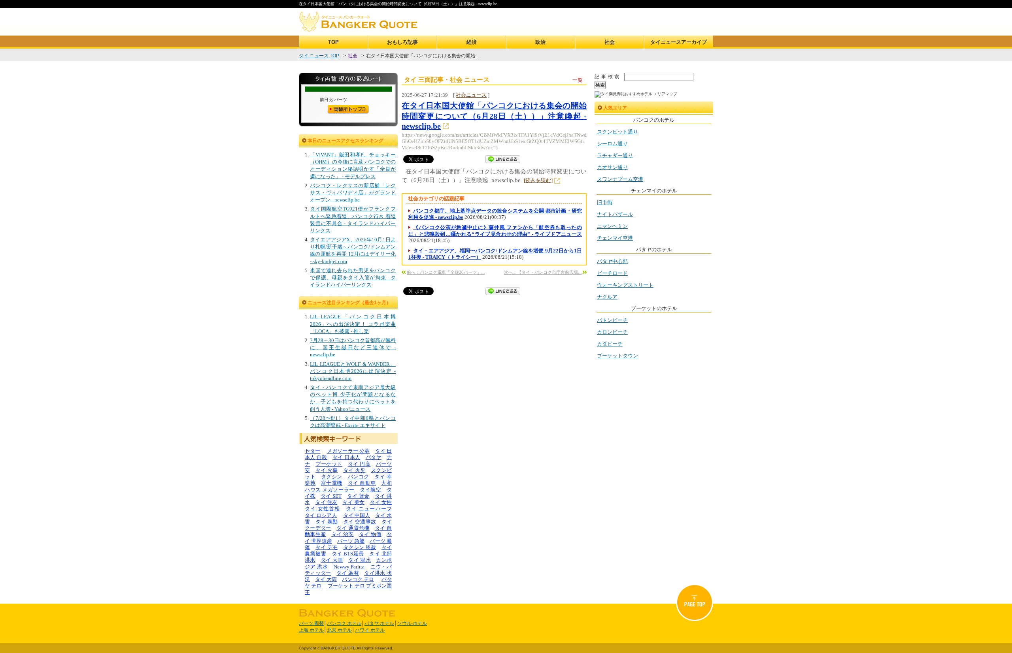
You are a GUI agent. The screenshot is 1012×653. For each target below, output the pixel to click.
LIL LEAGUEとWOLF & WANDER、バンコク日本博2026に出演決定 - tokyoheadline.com (353, 371)
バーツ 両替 (311, 623)
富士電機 (331, 483)
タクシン (331, 477)
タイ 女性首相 (322, 509)
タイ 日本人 (346, 457)
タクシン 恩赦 (359, 547)
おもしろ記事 (402, 42)
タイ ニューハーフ (369, 509)
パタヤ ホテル (379, 623)
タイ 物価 (370, 534)
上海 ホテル (311, 630)
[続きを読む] (538, 180)
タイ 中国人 (356, 515)
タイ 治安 (342, 534)
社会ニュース (471, 95)
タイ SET (331, 496)
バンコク (358, 477)
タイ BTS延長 (348, 554)
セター (313, 451)
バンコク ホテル (344, 623)
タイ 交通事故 (359, 522)
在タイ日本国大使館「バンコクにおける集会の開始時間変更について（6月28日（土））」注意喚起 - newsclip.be (494, 115)
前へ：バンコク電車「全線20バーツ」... (446, 272)
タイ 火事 (326, 470)
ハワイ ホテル (370, 630)
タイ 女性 (381, 502)
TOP (333, 42)
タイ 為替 (347, 573)
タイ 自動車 (362, 483)
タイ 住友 (326, 502)
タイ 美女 (353, 502)
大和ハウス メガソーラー (348, 486)
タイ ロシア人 (321, 515)
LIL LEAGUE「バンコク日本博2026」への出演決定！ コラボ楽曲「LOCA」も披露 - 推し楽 (353, 324)
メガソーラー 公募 (348, 451)
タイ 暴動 (326, 522)
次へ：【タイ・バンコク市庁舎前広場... (543, 272)
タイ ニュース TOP (319, 55)
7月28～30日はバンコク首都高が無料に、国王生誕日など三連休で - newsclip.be (353, 347)
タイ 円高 (359, 464)
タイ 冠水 (359, 560)
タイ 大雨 (332, 560)
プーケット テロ (346, 586)
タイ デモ (326, 547)
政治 (540, 42)
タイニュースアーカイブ (678, 42)
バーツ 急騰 (350, 541)
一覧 (577, 80)
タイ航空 (370, 490)
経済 (471, 42)
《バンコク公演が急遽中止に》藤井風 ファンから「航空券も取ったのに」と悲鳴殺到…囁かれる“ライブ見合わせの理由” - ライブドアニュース (495, 230)
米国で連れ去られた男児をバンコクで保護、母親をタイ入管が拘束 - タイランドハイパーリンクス (353, 277)
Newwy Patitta (349, 567)
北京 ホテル (339, 630)
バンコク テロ (358, 579)
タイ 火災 (354, 470)
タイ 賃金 (358, 496)
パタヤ (373, 457)
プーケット (328, 464)
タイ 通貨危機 (352, 528)
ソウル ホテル (412, 623)
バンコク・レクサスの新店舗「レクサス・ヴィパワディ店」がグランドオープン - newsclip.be (353, 193)
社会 (609, 42)
